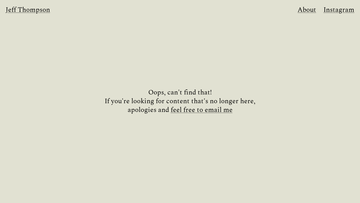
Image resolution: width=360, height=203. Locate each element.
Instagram (338, 10)
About (307, 10)
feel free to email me (202, 110)
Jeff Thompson (28, 10)
